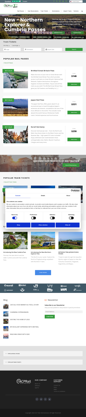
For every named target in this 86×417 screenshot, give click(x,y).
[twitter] (59, 1)
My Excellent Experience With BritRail (24, 327)
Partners (76, 11)
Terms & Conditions (59, 391)
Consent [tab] (17, 195)
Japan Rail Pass (37, 100)
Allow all (67, 225)
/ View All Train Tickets (9, 182)
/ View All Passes (8, 63)
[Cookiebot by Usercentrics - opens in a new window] (72, 190)
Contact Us (57, 385)
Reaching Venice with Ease (20, 334)
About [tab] (68, 195)
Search (74, 49)
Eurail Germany (37, 127)
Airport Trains (67, 11)
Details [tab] (43, 195)
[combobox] (76, 1)
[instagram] (66, 1)
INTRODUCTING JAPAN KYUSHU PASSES (68, 253)
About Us (37, 383)
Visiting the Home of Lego (20, 319)
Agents (37, 387)
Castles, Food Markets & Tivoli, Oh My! (24, 305)
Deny (18, 225)
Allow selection (43, 225)
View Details (74, 84)
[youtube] (63, 1)
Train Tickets (44, 11)
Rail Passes (20, 11)
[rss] (56, 1)
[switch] (33, 218)
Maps (55, 389)
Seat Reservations (33, 11)
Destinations (56, 11)
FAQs (55, 387)
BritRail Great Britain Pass (42, 71)
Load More (43, 272)
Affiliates (37, 385)
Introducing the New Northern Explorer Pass (41, 253)
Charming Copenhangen (19, 312)
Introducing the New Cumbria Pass (14, 252)
